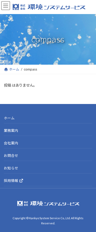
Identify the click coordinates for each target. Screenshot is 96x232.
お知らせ (11, 168)
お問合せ (11, 155)
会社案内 (11, 143)
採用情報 (11, 180)
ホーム (9, 118)
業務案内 (11, 130)
